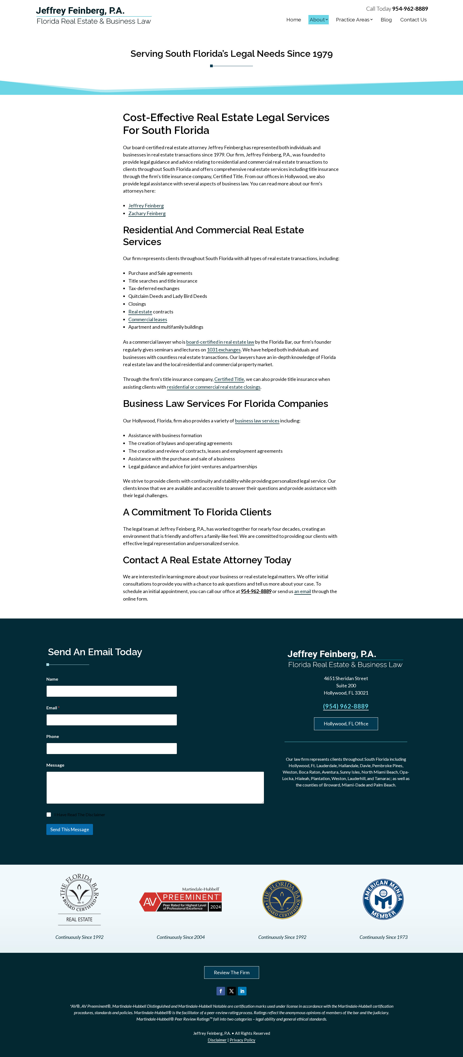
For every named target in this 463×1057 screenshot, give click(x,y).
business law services (257, 420)
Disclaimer (217, 1039)
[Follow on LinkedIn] (242, 991)
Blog (386, 20)
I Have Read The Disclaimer (79, 814)
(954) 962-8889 (346, 706)
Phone (52, 736)
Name (52, 678)
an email (302, 591)
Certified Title (229, 379)
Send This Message (69, 829)
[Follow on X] (231, 991)
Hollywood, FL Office (346, 723)
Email (53, 707)
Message (55, 764)
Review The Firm (231, 972)
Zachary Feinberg (147, 213)
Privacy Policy (242, 1039)
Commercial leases (147, 319)
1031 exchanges (224, 350)
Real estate (140, 311)
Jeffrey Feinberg (146, 205)
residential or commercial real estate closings (213, 387)
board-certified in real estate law (220, 342)
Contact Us (413, 20)
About (317, 20)
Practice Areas (352, 20)
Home (293, 20)
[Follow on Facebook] (220, 991)
